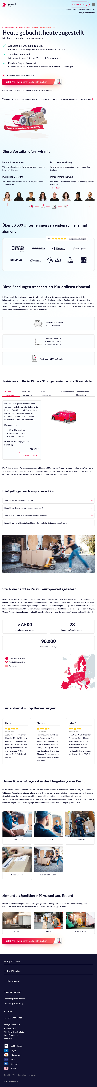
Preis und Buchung (79, 4)
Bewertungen (87, 99)
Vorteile (15, 99)
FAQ (55, 99)
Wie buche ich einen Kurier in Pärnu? (19, 500)
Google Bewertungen (77, 238)
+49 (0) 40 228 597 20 (13, 1018)
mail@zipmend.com (87, 12)
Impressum (32, 1075)
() (86, 9)
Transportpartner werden (14, 998)
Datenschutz (22, 1075)
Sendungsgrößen (29, 99)
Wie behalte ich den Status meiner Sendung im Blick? (25, 515)
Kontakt (7, 1075)
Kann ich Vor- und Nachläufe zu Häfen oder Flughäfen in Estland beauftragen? (35, 523)
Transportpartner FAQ (13, 1003)
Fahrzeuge (44, 99)
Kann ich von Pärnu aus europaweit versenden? (23, 508)
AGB (13, 1075)
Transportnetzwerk (69, 99)
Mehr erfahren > (56, 188)
